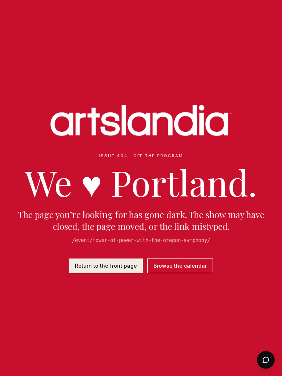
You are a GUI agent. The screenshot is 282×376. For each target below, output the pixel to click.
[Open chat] (266, 360)
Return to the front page (106, 266)
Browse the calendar (180, 266)
